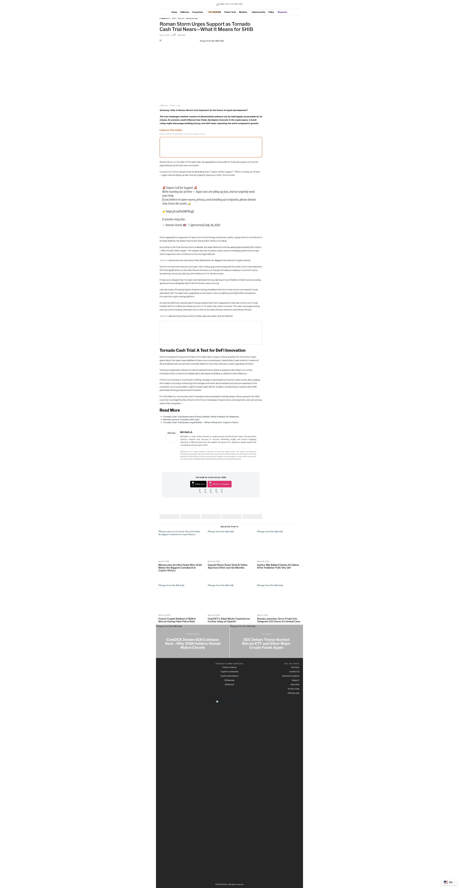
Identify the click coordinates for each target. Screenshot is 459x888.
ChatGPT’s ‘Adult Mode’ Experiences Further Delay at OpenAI (229, 620)
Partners (295, 667)
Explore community (229, 671)
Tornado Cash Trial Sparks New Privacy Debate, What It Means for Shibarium (201, 417)
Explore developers (229, 676)
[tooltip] (290, 4)
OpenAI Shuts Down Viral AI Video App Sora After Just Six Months (200, 316)
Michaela (181, 35)
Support (295, 680)
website (199, 247)
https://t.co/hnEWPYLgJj (180, 211)
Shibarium (229, 684)
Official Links (293, 693)
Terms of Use (293, 689)
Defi (174, 18)
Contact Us (294, 671)
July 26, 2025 (212, 225)
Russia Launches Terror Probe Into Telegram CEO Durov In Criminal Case (278, 620)
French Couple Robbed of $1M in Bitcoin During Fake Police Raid (177, 620)
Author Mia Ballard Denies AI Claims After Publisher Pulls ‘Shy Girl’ (278, 566)
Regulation (192, 18)
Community (165, 18)
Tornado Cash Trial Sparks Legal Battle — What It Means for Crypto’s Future (200, 422)
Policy (181, 18)
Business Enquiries (290, 676)
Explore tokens (229, 667)
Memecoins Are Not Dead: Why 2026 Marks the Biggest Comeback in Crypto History (209, 260)
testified (212, 290)
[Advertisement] (282, 53)
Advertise (294, 684)
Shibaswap (229, 680)
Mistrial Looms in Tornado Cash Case (181, 419)
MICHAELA (186, 432)
